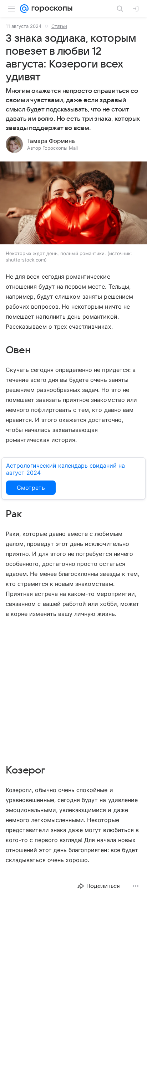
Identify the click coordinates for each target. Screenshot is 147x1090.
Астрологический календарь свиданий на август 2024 (65, 469)
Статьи (59, 26)
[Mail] (24, 8)
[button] (73, 203)
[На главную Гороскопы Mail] (50, 8)
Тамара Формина (51, 141)
